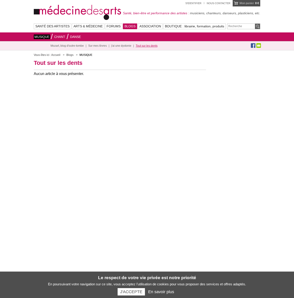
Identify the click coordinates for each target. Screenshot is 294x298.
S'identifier (193, 3)
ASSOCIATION (150, 26)
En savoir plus (161, 291)
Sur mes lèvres (97, 45)
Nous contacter (218, 3)
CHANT (59, 37)
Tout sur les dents (147, 45)
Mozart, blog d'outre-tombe (67, 45)
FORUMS (114, 26)
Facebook (253, 45)
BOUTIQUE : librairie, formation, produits (194, 26)
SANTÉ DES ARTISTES (52, 26)
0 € (249, 3)
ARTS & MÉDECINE (88, 26)
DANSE (75, 37)
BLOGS (130, 26)
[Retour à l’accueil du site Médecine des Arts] (77, 11)
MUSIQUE (41, 37)
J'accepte (131, 291)
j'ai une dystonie (121, 45)
